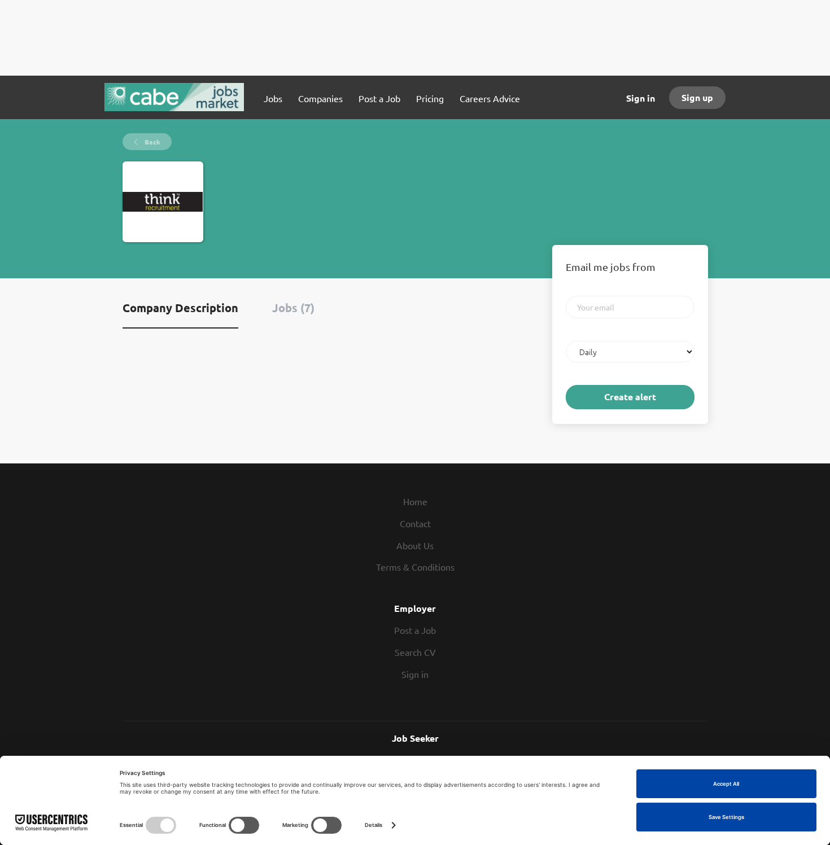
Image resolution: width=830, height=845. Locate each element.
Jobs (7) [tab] (293, 307)
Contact (415, 523)
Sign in (640, 98)
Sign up (697, 97)
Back (151, 141)
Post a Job (415, 630)
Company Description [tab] (180, 307)
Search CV (415, 652)
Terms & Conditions (415, 566)
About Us (415, 545)
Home (415, 501)
